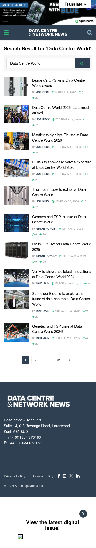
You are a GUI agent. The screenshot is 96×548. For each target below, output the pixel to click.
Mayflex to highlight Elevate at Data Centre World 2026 (60, 137)
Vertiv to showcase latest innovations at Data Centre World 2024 (61, 274)
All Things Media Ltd (29, 485)
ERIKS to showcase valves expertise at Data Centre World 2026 (61, 164)
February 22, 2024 (67, 310)
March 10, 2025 (72, 228)
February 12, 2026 (68, 174)
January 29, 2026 (67, 201)
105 (57, 359)
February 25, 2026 (68, 147)
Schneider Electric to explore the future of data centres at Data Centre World (61, 298)
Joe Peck (43, 92)
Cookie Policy (43, 476)
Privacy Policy (14, 476)
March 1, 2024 (64, 283)
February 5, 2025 (74, 256)
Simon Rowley (46, 228)
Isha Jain (42, 283)
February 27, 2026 (68, 119)
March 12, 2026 (65, 92)
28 (36, 97)
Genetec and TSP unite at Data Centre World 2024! (57, 328)
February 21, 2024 (67, 338)
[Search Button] (82, 63)
